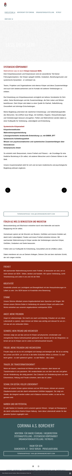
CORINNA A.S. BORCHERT (35, 425)
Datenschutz (61, 470)
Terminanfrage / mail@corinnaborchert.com (36, 214)
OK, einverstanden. (41, 473)
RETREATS (17, 470)
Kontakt (9, 470)
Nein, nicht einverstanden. (59, 473)
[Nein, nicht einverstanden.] (70, 473)
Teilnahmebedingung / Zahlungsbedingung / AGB (38, 470)
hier (32, 473)
